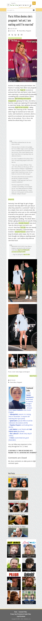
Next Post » (33, 376)
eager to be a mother (21, 107)
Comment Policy (23, 612)
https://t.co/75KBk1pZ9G (24, 250)
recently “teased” (23, 223)
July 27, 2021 (26, 254)
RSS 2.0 (22, 446)
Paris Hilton (22, 31)
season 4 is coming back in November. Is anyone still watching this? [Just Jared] (20, 416)
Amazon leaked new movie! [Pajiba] (20, 410)
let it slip (23, 227)
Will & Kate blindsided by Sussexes (17, 489)
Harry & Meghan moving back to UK (17, 477)
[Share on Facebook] (9, 35)
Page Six (22, 90)
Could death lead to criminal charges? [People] (30, 399)
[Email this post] (21, 35)
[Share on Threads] (18, 35)
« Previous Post (13, 376)
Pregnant (28, 31)
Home (15, 612)
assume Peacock (20, 232)
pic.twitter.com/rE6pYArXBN (18, 251)
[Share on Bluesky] (15, 35)
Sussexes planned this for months (17, 502)
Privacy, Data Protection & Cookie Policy (20, 614)
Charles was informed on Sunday (16, 514)
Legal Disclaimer (21, 616)
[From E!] (11, 199)
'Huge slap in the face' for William (16, 527)
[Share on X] (12, 35)
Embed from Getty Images (15, 38)
